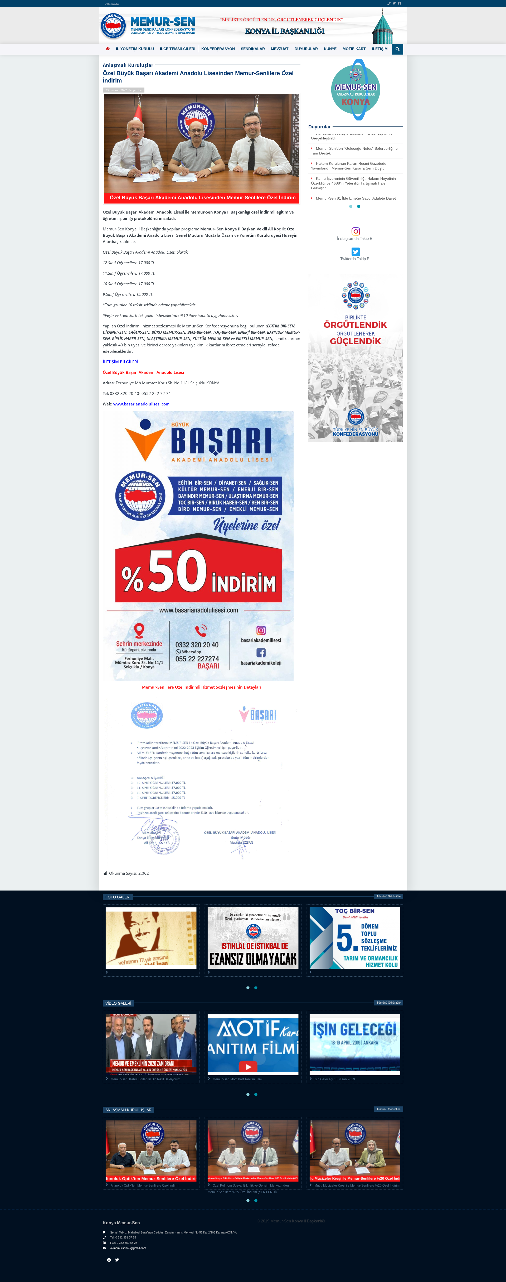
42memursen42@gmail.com (127, 1248)
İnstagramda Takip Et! (355, 238)
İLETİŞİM (380, 49)
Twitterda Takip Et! (356, 259)
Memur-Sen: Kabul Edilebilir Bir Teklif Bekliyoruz (145, 1079)
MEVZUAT (280, 49)
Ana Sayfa (112, 3)
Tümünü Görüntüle (389, 896)
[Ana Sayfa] (251, 25)
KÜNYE (330, 49)
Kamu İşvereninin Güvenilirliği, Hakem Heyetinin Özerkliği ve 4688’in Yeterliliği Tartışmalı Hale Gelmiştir (353, 183)
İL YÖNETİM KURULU (135, 49)
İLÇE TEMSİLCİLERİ (177, 49)
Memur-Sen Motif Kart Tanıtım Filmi (237, 1079)
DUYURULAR (306, 49)
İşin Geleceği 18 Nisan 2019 (334, 1079)
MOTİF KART (354, 49)
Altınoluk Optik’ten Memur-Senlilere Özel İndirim (145, 1185)
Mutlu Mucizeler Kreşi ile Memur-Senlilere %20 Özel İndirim (357, 1185)
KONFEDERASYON (218, 49)
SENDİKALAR (253, 49)
